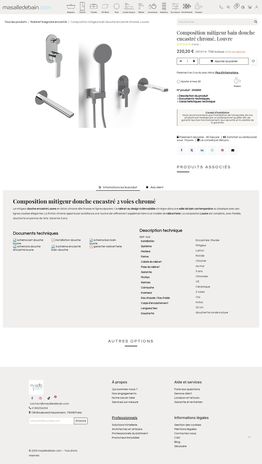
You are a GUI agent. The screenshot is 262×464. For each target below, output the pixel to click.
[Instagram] (40, 398)
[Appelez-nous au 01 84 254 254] (221, 7)
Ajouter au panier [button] (226, 61)
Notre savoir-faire (123, 397)
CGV (177, 437)
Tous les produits (15, 21)
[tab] (118, 187)
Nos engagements (124, 393)
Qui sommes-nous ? (125, 389)
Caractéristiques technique (196, 101)
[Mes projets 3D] (243, 7)
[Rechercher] (256, 22)
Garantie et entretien (188, 402)
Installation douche (68, 240)
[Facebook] (181, 150)
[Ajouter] (194, 61)
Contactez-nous (185, 433)
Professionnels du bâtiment (130, 433)
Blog (177, 441)
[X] (191, 150)
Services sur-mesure (125, 402)
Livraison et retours (186, 397)
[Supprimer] (180, 61)
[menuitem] (71, 7)
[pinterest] (55, 398)
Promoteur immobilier (126, 437)
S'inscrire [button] (81, 421)
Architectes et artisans (127, 429)
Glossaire (180, 446)
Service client (183, 393)
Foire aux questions (187, 389)
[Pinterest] (222, 150)
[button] (228, 7)
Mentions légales (185, 429)
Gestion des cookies (187, 424)
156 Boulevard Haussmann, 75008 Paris (56, 412)
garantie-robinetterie (107, 246)
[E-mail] (232, 150)
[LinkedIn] (202, 150)
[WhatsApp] (212, 150)
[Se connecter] (257, 7)
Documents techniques (193, 98)
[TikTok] (49, 398)
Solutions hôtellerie (124, 424)
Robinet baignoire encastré (49, 21)
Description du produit (192, 95)
